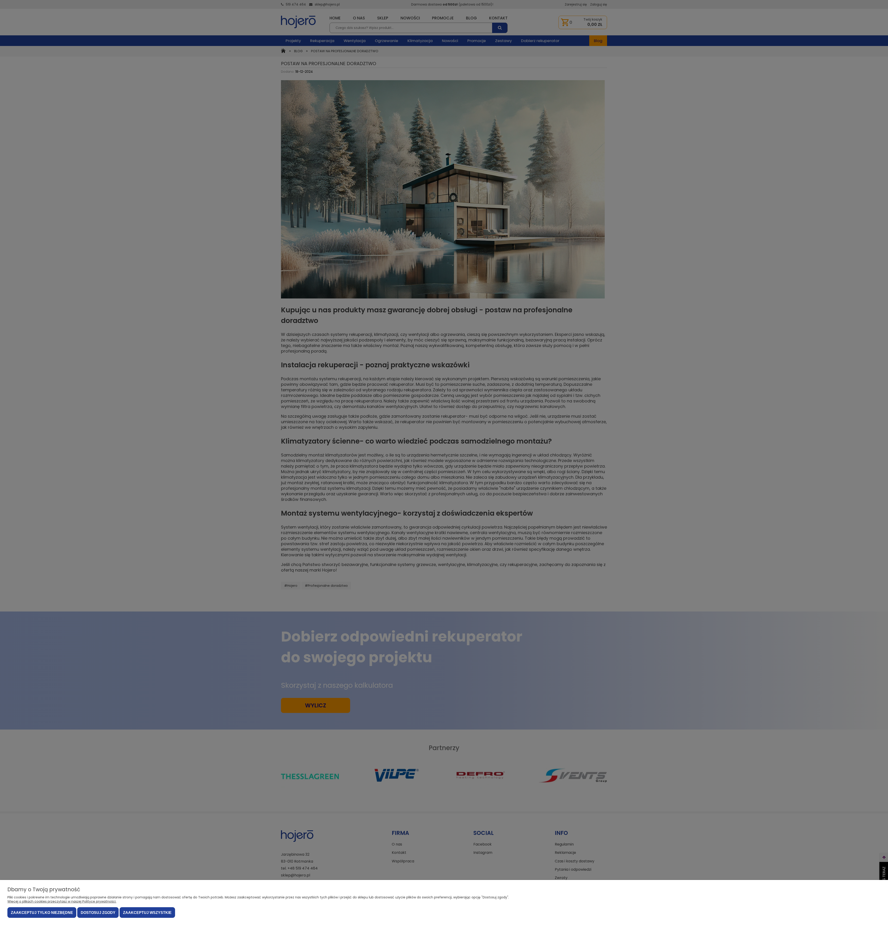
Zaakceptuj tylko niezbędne (42, 913)
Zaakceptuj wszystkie (147, 913)
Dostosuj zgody (98, 913)
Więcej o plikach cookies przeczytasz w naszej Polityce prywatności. (61, 901)
